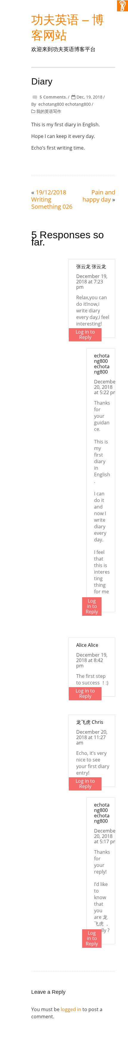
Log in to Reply (85, 334)
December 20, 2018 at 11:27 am (91, 737)
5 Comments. (53, 97)
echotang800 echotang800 (64, 104)
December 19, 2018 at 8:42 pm (91, 660)
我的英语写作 (48, 111)
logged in (71, 1009)
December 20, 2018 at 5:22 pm (106, 387)
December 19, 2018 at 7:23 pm (91, 281)
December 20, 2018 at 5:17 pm (106, 836)
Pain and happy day (98, 195)
